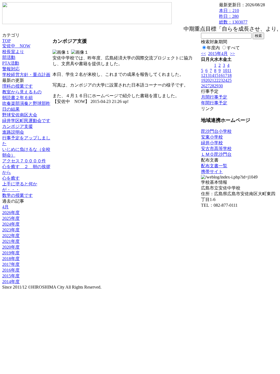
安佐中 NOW (16, 46)
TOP (6, 40)
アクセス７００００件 (24, 161)
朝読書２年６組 (17, 97)
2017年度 (11, 264)
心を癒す (11, 178)
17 (225, 75)
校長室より (13, 51)
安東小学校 (212, 137)
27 (207, 86)
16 (220, 75)
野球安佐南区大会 (19, 115)
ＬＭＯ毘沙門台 (216, 154)
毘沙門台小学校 (216, 131)
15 (216, 75)
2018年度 (11, 258)
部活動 (8, 57)
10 (225, 70)
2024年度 (11, 224)
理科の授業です (17, 86)
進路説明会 (13, 132)
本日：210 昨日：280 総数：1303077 (233, 16)
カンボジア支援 (17, 126)
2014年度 (11, 281)
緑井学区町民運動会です (26, 120)
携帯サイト (212, 171)
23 (220, 80)
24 (225, 80)
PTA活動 (10, 63)
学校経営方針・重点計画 (26, 74)
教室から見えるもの (22, 92)
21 (212, 80)
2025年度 (11, 218)
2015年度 (11, 276)
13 (207, 75)
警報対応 (11, 69)
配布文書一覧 (214, 165)
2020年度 (11, 247)
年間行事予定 (214, 102)
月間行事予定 (214, 97)
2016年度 (11, 270)
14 (212, 75)
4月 (5, 207)
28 (212, 86)
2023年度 (11, 230)
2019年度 (11, 253)
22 (216, 80)
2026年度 (11, 212)
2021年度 (11, 241)
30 (220, 86)
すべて (233, 47)
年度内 (213, 47)
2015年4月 (218, 53)
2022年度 (11, 235)
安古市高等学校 (216, 148)
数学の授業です (17, 195)
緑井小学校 (212, 142)
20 (207, 80)
